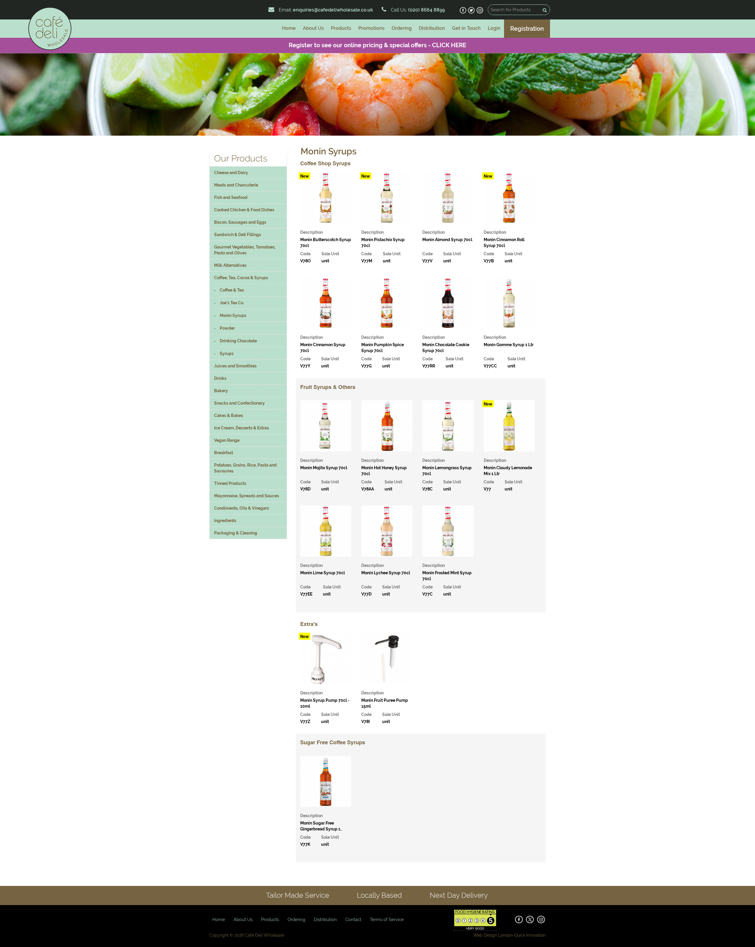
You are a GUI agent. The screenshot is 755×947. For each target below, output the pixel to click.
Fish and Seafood (230, 197)
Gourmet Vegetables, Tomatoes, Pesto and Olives (244, 250)
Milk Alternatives (230, 265)
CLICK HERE (449, 45)
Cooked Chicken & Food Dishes (244, 209)
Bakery (221, 390)
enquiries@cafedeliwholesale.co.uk (333, 10)
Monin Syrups (233, 315)
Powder (227, 328)
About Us (313, 28)
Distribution (432, 28)
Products (341, 28)
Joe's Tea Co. (232, 302)
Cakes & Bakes (228, 415)
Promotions (371, 28)
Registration (527, 28)
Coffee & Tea (232, 290)
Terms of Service (387, 919)
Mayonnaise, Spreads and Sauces (246, 495)
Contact (353, 919)
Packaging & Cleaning (235, 533)
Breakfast (223, 452)
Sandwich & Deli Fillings (237, 234)
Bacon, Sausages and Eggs (240, 222)
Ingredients (225, 520)
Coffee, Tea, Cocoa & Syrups (241, 277)
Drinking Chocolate (238, 340)
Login (494, 28)
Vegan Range (226, 440)
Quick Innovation (530, 935)
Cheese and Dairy (231, 172)
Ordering (402, 28)
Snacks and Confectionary (239, 403)
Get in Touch (466, 28)
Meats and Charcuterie (236, 185)
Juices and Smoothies (235, 366)
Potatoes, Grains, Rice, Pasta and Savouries (245, 468)
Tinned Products (230, 483)
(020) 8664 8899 (426, 10)
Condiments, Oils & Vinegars (241, 508)
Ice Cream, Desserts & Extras (241, 428)
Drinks (220, 378)
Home (289, 28)
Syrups (227, 353)
